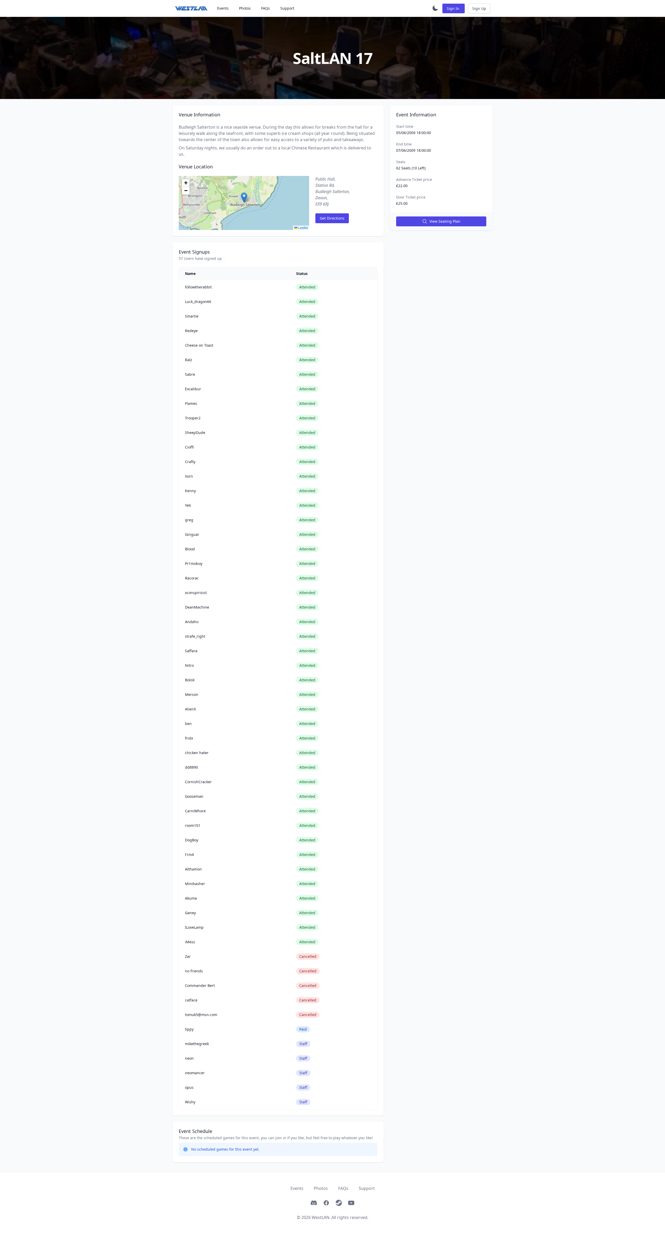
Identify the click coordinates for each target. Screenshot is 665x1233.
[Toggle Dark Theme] (435, 8)
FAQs (265, 8)
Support (287, 8)
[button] (244, 197)
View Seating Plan (444, 221)
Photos (245, 8)
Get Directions (332, 218)
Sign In (453, 8)
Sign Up (479, 8)
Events (223, 8)
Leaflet (302, 227)
